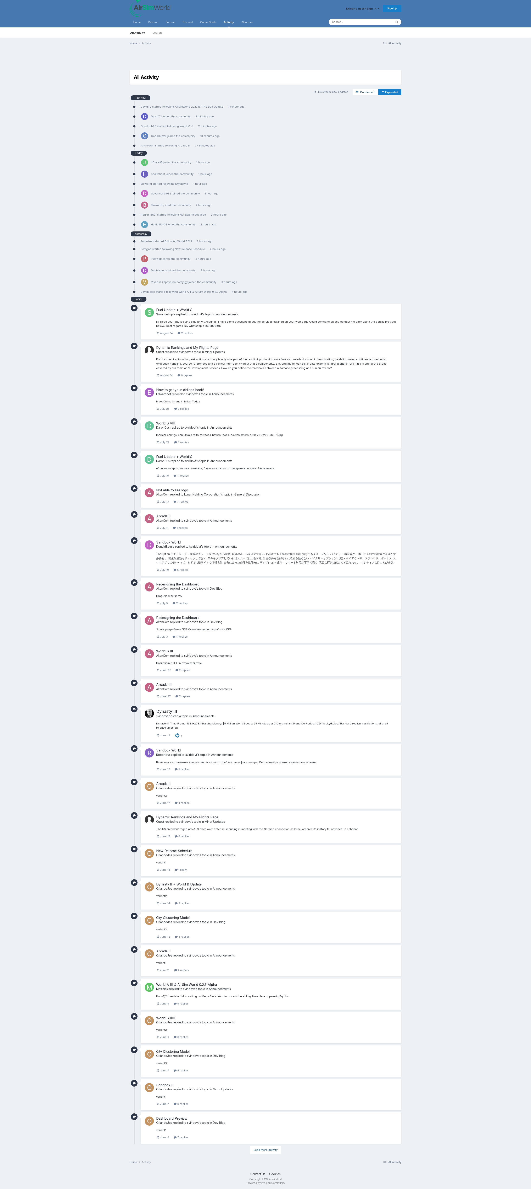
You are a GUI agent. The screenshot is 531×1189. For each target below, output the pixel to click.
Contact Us (257, 1174)
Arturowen (147, 145)
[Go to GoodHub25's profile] (144, 135)
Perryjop (146, 249)
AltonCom (162, 494)
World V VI (187, 126)
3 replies (184, 903)
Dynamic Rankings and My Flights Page (187, 348)
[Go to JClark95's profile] (144, 162)
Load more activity (266, 1149)
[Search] (396, 22)
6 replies (186, 375)
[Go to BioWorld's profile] (144, 205)
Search (157, 32)
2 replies (183, 408)
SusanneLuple (165, 314)
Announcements (227, 314)
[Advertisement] (205, 61)
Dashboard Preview (171, 1118)
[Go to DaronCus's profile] (149, 425)
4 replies (182, 527)
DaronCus (163, 427)
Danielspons (159, 270)
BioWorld (146, 183)
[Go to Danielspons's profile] (144, 270)
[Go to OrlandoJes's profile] (149, 786)
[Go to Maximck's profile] (149, 987)
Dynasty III (182, 183)
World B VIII (165, 423)
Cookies (275, 1174)
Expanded (391, 92)
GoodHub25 (148, 126)
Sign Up (392, 8)
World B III (164, 651)
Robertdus (163, 754)
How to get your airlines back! (180, 390)
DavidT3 (146, 106)
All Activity (137, 32)
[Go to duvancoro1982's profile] (144, 193)
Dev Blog (216, 588)
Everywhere (379, 21)
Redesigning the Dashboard (177, 584)
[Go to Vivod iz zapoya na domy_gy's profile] (144, 282)
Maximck (162, 989)
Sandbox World (168, 542)
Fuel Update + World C (174, 310)
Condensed (366, 92)
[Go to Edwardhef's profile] (149, 392)
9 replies (183, 1003)
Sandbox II (164, 1085)
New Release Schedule (190, 249)
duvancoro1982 (161, 193)
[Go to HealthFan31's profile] (144, 224)
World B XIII (185, 241)
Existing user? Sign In (362, 8)
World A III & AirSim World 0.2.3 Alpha (203, 291)
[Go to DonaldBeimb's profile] (149, 545)
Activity (229, 22)
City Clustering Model (173, 918)
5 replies (182, 569)
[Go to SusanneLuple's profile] (149, 312)
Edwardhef (163, 394)
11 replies (186, 333)
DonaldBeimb (165, 546)
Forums (170, 22)
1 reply (182, 869)
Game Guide (208, 22)
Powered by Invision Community (265, 1182)
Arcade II (163, 516)
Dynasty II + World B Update (179, 884)
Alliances (247, 22)
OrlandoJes (164, 788)
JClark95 (157, 162)
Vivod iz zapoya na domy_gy (169, 282)
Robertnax (147, 241)
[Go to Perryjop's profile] (144, 258)
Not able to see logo (193, 214)
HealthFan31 (148, 214)
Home (137, 22)
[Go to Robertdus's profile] (149, 752)
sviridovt (196, 314)
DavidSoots (148, 291)
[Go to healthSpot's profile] (144, 174)
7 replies (182, 501)
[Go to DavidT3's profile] (144, 116)
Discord (188, 22)
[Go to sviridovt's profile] (149, 713)
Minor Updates (215, 352)
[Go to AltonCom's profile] (149, 492)
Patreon (153, 22)
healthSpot (158, 174)
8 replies (183, 442)
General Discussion (247, 494)
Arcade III (184, 145)
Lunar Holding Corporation (202, 494)
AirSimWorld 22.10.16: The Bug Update (199, 106)
